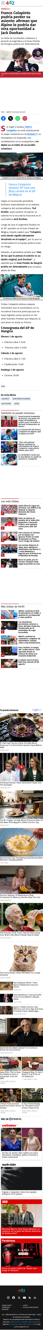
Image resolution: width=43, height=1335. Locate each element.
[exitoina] (21, 1126)
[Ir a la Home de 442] (10, 4)
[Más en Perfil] (15, 1119)
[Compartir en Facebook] (3, 118)
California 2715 (15, 1322)
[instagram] (8, 1297)
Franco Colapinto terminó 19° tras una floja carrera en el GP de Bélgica (22, 189)
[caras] (21, 1202)
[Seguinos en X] (19, 1297)
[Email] (24, 118)
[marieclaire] (21, 1165)
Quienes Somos (7, 1305)
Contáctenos (6, 1307)
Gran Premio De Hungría (21, 399)
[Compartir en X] (10, 118)
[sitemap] (35, 1298)
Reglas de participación (30, 1307)
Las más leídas (10, 501)
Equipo (25, 1305)
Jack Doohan (6, 404)
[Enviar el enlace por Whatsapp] (17, 118)
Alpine (16, 404)
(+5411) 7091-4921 (15, 1324)
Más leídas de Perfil (12, 606)
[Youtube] (24, 1298)
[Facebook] (13, 1297)
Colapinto (5, 399)
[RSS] (30, 1298)
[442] (21, 1291)
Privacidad (5, 1309)
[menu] (3, 3)
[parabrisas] (21, 1241)
